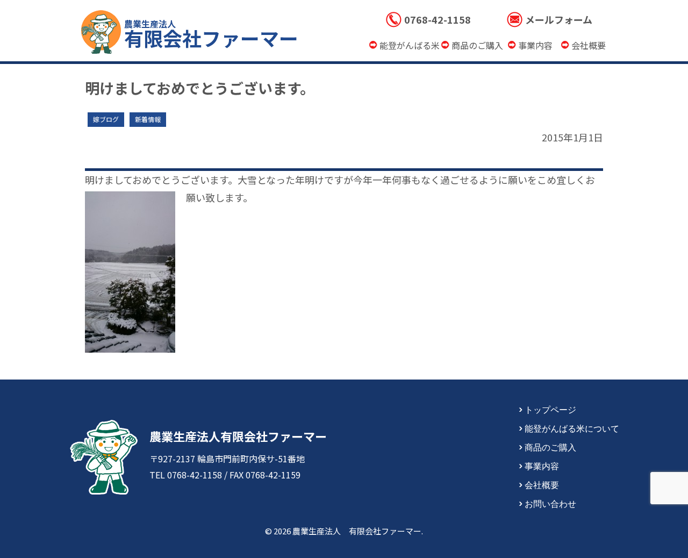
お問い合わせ (550, 503)
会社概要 (542, 484)
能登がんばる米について (572, 428)
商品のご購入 (550, 446)
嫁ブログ (106, 119)
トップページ (550, 409)
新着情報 (148, 119)
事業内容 (542, 465)
